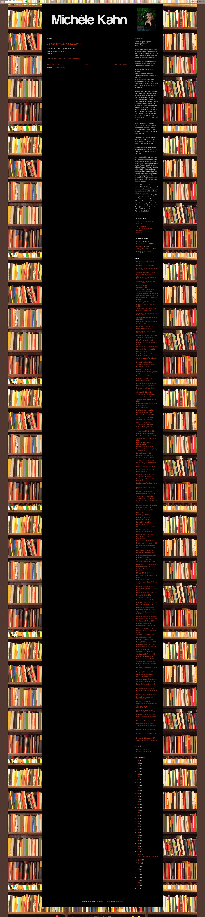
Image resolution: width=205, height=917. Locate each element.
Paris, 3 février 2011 (142, 529)
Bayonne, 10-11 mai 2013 (144, 455)
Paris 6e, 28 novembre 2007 (145, 688)
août (140, 854)
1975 (138, 874)
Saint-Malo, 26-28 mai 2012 (145, 474)
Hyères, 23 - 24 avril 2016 (144, 369)
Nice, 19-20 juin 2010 (143, 573)
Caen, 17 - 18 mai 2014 (143, 422)
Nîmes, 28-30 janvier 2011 (144, 531)
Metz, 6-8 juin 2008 (142, 649)
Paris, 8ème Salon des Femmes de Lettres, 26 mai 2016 (146, 354)
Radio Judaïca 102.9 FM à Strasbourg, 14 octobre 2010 (145, 560)
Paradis (138, 241)
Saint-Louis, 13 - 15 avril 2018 (146, 308)
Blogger (120, 902)
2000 (138, 807)
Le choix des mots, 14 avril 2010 (146, 602)
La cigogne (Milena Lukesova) (64, 43)
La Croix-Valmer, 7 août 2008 (145, 644)
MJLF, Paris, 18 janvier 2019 (145, 275)
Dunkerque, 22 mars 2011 (144, 519)
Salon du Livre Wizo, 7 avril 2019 (147, 272)
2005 (138, 799)
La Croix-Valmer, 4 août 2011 (145, 494)
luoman (108, 902)
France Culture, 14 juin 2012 (145, 469)
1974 (138, 877)
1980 (138, 849)
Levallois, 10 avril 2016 (143, 376)
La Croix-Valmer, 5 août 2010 (145, 566)
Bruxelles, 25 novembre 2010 (145, 545)
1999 (138, 810)
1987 (138, 832)
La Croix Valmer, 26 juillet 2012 (146, 467)
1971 (138, 886)
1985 (138, 838)
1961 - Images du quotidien (145, 221)
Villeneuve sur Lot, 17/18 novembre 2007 (144, 707)
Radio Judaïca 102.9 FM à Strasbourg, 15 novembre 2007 (146, 711)
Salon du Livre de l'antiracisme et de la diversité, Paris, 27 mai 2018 (147, 294)
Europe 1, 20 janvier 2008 (144, 672)
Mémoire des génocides (144, 251)
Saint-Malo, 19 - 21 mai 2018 (145, 302)
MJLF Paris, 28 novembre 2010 (146, 541)
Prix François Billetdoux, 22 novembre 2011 (145, 479)
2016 (138, 771)
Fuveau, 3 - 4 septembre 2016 (146, 349)
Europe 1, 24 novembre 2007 (145, 701)
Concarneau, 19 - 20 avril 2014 (146, 431)
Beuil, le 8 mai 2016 (142, 367)
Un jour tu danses (142, 244)
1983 (138, 841)
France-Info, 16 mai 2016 (144, 362)
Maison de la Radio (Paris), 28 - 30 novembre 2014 (146, 404)
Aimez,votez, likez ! (142, 249)
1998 (138, 813)
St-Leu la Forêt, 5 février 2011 (145, 527)
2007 (138, 793)
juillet (140, 860)
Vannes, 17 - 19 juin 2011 (144, 496)
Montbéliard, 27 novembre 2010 (146, 543)
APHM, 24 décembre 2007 (144, 674)
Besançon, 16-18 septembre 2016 (147, 347)
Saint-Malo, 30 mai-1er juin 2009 (146, 616)
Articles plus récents (53, 64)
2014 (138, 777)
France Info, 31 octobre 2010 (145, 553)
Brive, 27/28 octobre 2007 (144, 723)
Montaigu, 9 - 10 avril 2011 (144, 515)
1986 (138, 835)
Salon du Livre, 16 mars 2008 (145, 661)
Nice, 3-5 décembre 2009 (144, 605)
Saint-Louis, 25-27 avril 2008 (145, 654)
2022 (138, 763)
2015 (138, 774)
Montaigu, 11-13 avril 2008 (145, 656)
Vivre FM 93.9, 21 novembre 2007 (147, 704)
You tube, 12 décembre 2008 (145, 635)
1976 (138, 872)
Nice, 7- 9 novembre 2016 (144, 340)
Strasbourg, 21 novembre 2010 (146, 548)
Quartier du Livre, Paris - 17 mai (146, 321)
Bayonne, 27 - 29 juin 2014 (145, 415)
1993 (138, 821)
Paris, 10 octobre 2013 (143, 453)
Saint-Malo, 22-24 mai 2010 (145, 586)
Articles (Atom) (60, 68)
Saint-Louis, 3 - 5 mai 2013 (145, 458)
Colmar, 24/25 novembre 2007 (146, 695)
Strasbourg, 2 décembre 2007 (146, 682)
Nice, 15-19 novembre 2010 (145, 550)
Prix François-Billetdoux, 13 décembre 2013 (145, 443)
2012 (138, 782)
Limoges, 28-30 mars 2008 (145, 659)
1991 (138, 824)
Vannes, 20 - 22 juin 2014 (144, 417)
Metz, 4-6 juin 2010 (142, 579)
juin (139, 863)
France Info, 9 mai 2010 (143, 595)
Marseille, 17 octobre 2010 (145, 557)
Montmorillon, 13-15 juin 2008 (146, 647)
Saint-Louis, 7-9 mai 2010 (144, 597)
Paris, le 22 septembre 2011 (145, 491)
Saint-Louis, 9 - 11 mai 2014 (145, 424)
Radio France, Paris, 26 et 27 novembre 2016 (145, 332)
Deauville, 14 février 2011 (144, 534)
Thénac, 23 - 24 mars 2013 (145, 460)
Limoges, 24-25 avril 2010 (144, 600)
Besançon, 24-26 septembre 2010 (147, 564)
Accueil (87, 64)
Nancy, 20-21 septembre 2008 (146, 642)
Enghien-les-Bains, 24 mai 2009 (146, 618)
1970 (138, 888)
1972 (138, 883)
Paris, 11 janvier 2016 (143, 381)
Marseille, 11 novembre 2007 (145, 714)
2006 (138, 796)
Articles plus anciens (120, 64)
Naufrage (139, 246)
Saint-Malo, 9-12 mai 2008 (144, 652)
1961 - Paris (140, 224)
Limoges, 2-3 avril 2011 (143, 517)
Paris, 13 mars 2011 (142, 524)
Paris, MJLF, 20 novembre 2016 (146, 335)
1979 (138, 852)
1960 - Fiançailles (142, 233)
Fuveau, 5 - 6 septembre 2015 (146, 383)
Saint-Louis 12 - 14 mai (143, 324)
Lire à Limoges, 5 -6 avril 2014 (146, 436)
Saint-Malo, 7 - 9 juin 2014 (144, 420)
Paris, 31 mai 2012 (142, 472)
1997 (138, 816)
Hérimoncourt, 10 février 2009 (146, 626)
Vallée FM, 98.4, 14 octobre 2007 (147, 740)
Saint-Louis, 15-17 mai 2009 (145, 621)
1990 (138, 827)
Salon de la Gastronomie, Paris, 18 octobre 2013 (146, 449)
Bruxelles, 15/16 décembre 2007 (146, 679)
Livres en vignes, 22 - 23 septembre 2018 (144, 286)
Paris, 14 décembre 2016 (144, 326)
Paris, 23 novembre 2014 (144, 407)
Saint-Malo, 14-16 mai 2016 (145, 364)
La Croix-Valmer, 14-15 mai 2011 (146, 505)
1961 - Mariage (141, 226)
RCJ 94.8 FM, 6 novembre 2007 (146, 721)
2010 (138, 788)
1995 (138, 818)
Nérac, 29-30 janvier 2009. (145, 628)
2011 (138, 785)
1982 (138, 843)
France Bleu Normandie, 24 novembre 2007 (145, 698)
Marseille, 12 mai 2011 (143, 507)
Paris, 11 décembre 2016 (144, 329)
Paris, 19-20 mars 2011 (143, 522)
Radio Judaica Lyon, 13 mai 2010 (147, 593)
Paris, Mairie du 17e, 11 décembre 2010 (143, 537)
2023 (138, 760)
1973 (138, 880)
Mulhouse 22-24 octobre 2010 (146, 555)
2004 (138, 802)
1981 (138, 846)
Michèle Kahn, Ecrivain (143, 751)
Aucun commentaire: (74, 58)
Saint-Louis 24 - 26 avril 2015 (145, 394)
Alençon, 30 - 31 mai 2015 (144, 392)
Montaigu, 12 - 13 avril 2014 (145, 433)
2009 (138, 791)
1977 (138, 869)
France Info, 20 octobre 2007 (145, 738)
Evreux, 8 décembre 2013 (144, 446)
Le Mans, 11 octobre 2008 (144, 639)
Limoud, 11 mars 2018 (143, 311)
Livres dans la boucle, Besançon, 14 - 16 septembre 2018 (147, 290)
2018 (138, 768)
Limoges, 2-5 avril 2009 (143, 623)
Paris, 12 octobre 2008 (143, 637)
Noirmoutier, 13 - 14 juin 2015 (145, 385)
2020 (138, 766)
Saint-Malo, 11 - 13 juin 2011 (145, 498)
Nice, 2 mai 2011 (141, 512)
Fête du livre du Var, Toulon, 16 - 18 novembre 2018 (146, 278)
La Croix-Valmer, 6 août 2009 (145, 609)
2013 (138, 779)
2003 (138, 805)
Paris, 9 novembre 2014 (144, 412)
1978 (138, 866)
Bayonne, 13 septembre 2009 (145, 607)
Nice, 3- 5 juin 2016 (142, 351)
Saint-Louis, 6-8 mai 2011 (144, 510)
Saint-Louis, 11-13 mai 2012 (145, 476)
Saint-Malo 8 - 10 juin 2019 (145, 266)
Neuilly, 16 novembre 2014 (145, 410)
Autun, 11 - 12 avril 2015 (144, 397)
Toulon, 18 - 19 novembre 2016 (146, 338)
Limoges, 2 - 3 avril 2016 (144, 378)
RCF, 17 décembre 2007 (144, 677)
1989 (138, 829)
